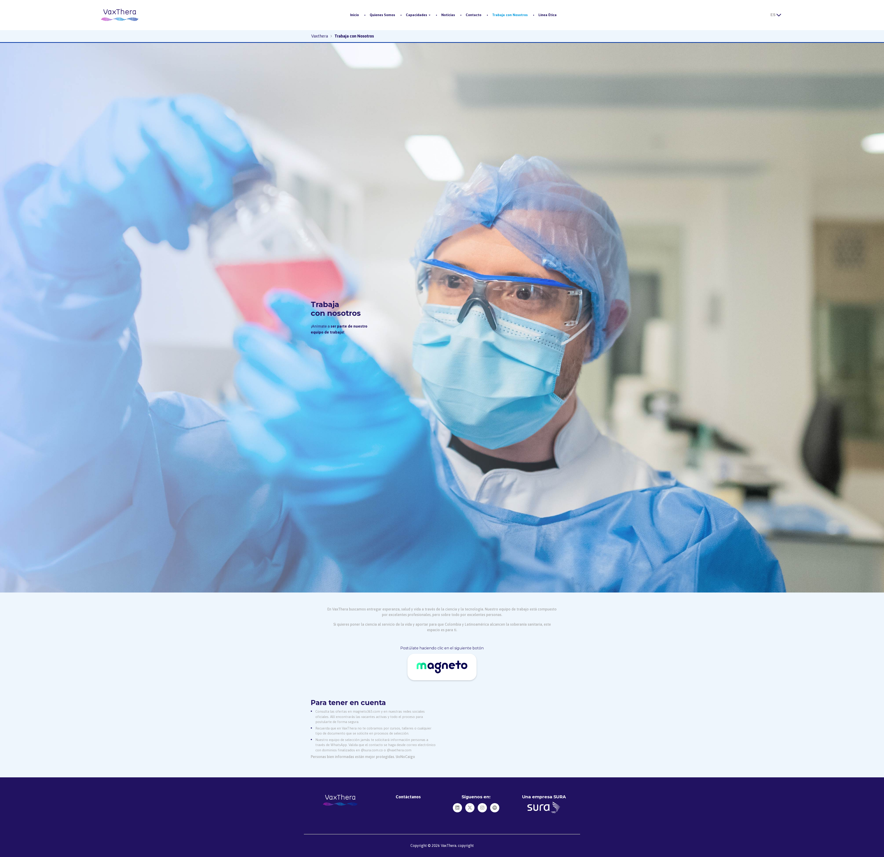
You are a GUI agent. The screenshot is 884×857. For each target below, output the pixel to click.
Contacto (473, 15)
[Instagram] (482, 807)
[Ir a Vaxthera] (119, 15)
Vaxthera (319, 36)
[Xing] (469, 807)
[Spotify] (494, 807)
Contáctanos (408, 796)
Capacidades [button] (416, 15)
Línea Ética (547, 15)
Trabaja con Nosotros (510, 15)
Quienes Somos (382, 15)
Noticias (448, 15)
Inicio (354, 15)
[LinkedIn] (457, 807)
